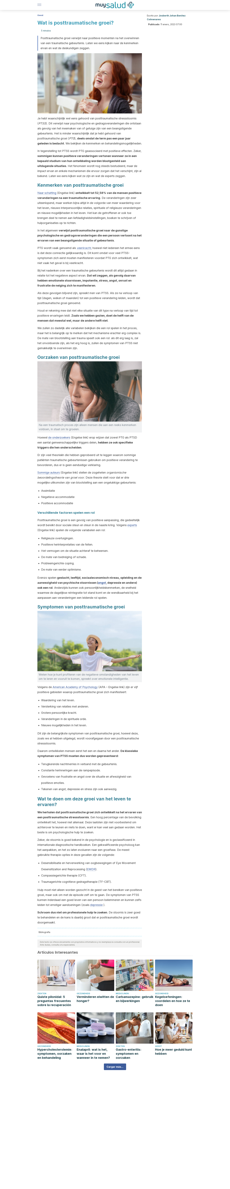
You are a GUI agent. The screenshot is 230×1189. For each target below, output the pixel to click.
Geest (40, 15)
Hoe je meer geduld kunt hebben (173, 1052)
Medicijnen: (122, 993)
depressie (96, 905)
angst (102, 582)
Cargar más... (115, 1066)
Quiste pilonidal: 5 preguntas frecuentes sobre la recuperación (54, 1001)
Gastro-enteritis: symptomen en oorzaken (128, 1054)
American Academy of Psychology (75, 687)
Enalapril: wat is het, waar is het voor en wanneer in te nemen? (93, 1054)
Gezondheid (83, 993)
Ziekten (41, 993)
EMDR (91, 869)
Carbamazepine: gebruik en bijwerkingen (134, 999)
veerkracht (84, 248)
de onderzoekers (59, 437)
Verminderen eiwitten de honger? (95, 999)
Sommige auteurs (48, 472)
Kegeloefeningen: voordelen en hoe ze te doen (172, 1001)
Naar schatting (46, 193)
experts (132, 525)
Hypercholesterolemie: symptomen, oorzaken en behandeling (54, 1054)
